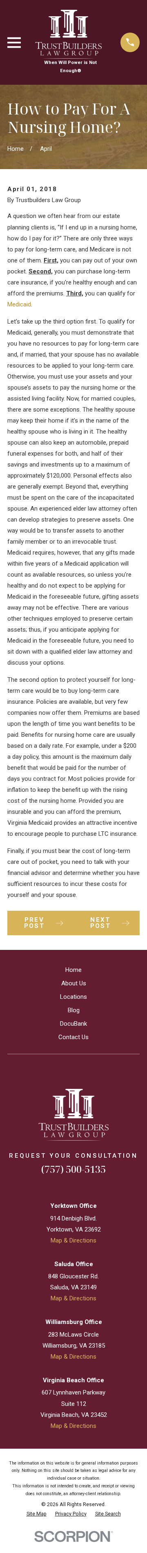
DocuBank (73, 1023)
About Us (73, 983)
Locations (73, 996)
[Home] (73, 1115)
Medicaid (19, 304)
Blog (74, 1010)
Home (73, 970)
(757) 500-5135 (73, 1169)
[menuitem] (37, 1514)
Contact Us (73, 1037)
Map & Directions (73, 1240)
